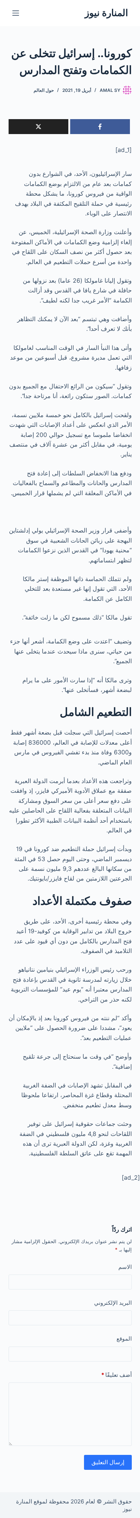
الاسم (125, 1266)
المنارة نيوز (106, 12)
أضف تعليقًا (116, 1374)
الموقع (124, 1338)
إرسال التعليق (107, 1462)
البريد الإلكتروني (113, 1302)
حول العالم (44, 90)
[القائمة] (15, 13)
